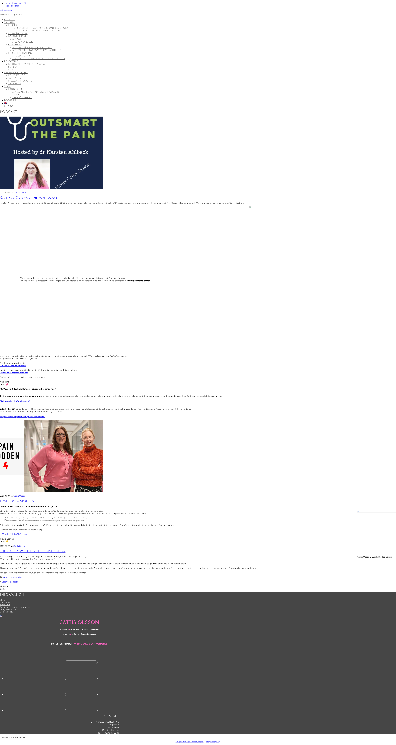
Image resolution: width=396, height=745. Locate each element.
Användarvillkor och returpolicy (15, 607)
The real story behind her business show (32, 551)
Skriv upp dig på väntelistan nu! (15, 401)
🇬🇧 (1, 616)
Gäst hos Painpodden (17, 501)
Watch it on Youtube (12, 577)
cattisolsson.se (6, 10)
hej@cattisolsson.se (109, 730)
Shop (2, 600)
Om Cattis (5, 602)
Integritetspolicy (8, 609)
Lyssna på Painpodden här (13, 534)
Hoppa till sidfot (11, 6)
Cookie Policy (6, 612)
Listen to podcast (10, 582)
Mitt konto (5, 604)
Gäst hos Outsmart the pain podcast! (30, 197)
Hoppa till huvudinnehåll (15, 3)
